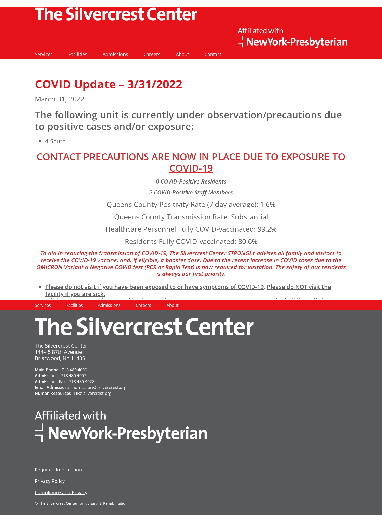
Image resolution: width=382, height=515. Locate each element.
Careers (152, 54)
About (182, 54)
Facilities (77, 54)
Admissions (115, 54)
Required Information (58, 469)
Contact (213, 54)
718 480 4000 (74, 370)
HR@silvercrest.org (92, 393)
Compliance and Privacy (61, 492)
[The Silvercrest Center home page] (191, 14)
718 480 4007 (73, 375)
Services (44, 54)
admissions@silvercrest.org (100, 387)
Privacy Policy (50, 481)
